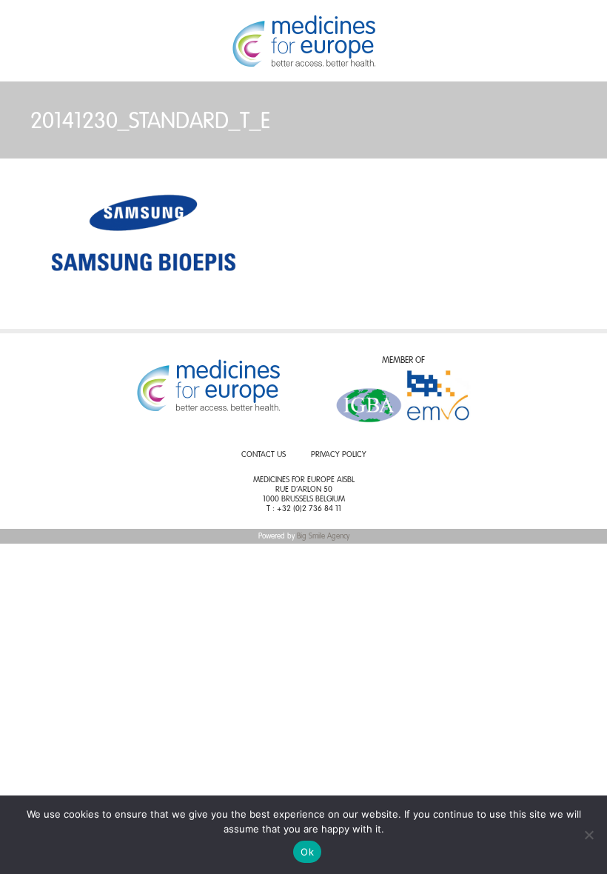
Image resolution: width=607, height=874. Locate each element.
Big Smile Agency (323, 536)
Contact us (263, 455)
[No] (588, 834)
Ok (307, 852)
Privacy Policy (338, 455)
